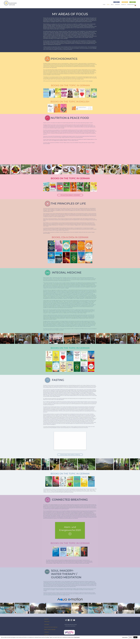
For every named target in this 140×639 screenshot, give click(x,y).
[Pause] (55, 448)
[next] (94, 94)
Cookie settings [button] (124, 637)
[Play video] (70, 533)
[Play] (77, 108)
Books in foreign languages (49, 629)
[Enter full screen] (84, 448)
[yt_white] (74, 620)
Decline (130, 637)
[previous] (45, 94)
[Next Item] (138, 169)
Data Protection (77, 637)
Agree (135, 637)
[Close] (138, 637)
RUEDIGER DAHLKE (13, 4)
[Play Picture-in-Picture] (83, 448)
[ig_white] (71, 620)
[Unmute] (57, 448)
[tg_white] (66, 620)
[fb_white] (68, 620)
